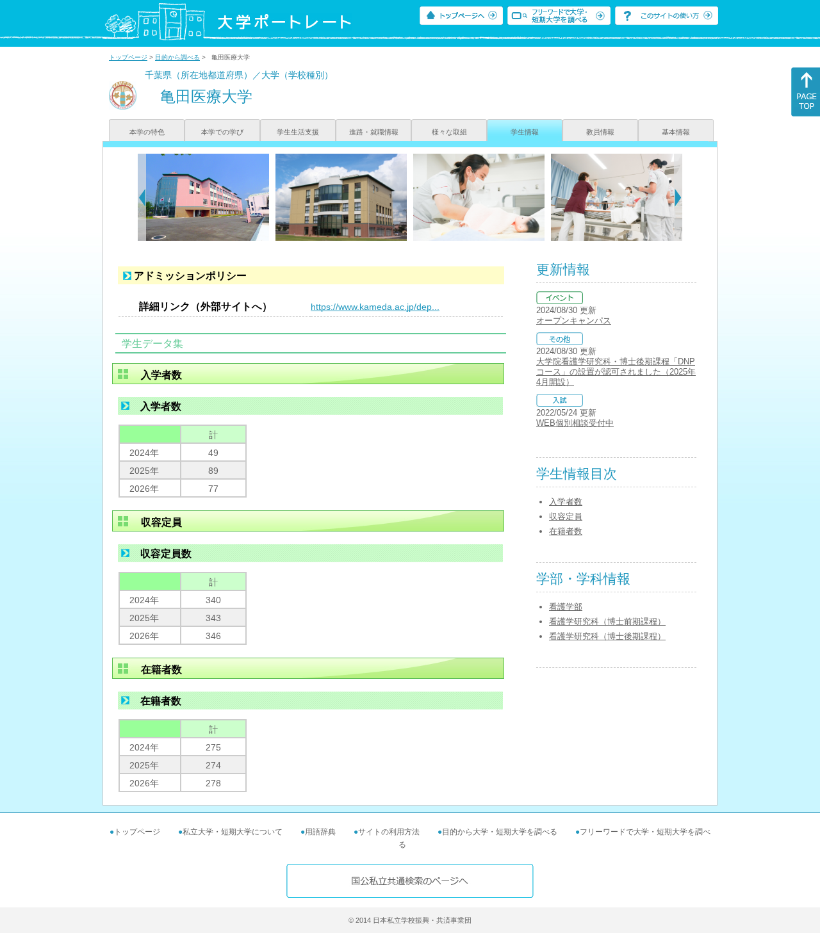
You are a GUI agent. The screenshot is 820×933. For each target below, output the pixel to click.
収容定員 (565, 516)
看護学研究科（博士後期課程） (607, 636)
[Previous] (142, 197)
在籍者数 (565, 531)
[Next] (678, 197)
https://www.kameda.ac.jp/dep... (375, 307)
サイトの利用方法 (389, 831)
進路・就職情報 (373, 132)
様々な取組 (449, 132)
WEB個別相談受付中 (575, 423)
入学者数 (565, 502)
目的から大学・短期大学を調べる (499, 831)
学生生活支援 (298, 132)
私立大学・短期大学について (233, 831)
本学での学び (222, 132)
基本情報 (676, 132)
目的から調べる (177, 57)
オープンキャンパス (573, 320)
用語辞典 (320, 831)
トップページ (128, 57)
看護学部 (565, 607)
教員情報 (600, 132)
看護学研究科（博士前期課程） (607, 621)
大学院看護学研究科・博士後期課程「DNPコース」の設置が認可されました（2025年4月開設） (616, 372)
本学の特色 (147, 132)
